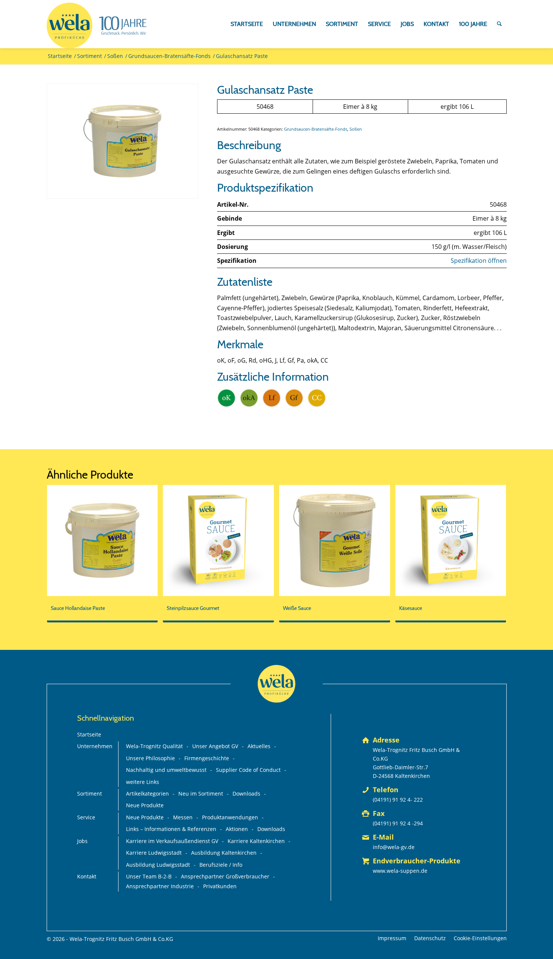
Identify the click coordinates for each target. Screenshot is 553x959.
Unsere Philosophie (150, 758)
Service (86, 817)
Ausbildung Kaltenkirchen (224, 852)
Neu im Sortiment (200, 793)
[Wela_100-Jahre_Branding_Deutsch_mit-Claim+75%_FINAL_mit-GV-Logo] (97, 26)
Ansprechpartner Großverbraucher (225, 876)
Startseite (89, 734)
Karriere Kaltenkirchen (256, 841)
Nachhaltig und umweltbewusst (166, 769)
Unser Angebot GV (215, 746)
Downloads (246, 793)
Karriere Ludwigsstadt (154, 852)
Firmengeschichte (206, 758)
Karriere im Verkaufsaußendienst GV (172, 841)
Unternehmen (94, 746)
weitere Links (142, 781)
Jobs (82, 841)
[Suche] (499, 24)
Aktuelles (259, 746)
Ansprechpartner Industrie (160, 886)
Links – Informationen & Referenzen (171, 828)
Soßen (355, 129)
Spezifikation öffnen (479, 260)
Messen (183, 817)
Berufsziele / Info (220, 864)
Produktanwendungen (230, 817)
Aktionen (237, 828)
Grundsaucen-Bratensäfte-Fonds (315, 129)
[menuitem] (247, 24)
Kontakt (86, 876)
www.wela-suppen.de (400, 870)
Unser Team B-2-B (149, 876)
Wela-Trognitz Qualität (154, 746)
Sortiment (89, 793)
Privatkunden (220, 886)
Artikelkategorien (147, 793)
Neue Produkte (145, 805)
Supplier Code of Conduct (248, 769)
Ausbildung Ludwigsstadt (158, 864)
